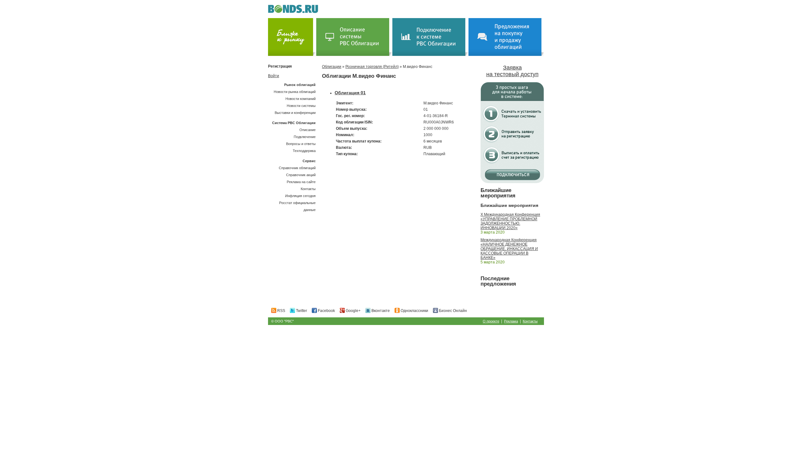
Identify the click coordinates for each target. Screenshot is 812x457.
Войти (273, 76)
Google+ (353, 310)
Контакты (308, 189)
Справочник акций (301, 175)
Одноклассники (414, 310)
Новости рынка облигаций (295, 92)
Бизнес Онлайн (452, 310)
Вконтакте (380, 310)
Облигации (331, 66)
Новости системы (301, 106)
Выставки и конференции (295, 113)
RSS (280, 310)
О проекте (491, 321)
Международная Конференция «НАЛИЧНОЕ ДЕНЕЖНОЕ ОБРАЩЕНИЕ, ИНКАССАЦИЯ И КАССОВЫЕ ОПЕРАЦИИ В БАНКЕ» (509, 249)
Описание (307, 130)
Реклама (511, 321)
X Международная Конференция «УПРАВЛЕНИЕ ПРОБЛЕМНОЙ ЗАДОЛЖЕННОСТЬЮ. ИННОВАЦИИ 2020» (510, 221)
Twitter (301, 310)
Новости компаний (300, 99)
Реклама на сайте (301, 182)
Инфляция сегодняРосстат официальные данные (297, 203)
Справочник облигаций (297, 168)
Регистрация (280, 66)
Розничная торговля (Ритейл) (372, 66)
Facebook (326, 310)
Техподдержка (304, 151)
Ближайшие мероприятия (498, 193)
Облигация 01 (350, 92)
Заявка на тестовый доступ (512, 70)
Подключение (305, 137)
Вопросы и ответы (301, 144)
